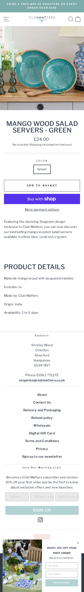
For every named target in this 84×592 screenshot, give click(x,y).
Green (42, 169)
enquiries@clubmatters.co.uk (42, 380)
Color (42, 160)
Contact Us (42, 402)
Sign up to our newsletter (42, 456)
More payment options (42, 209)
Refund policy (42, 418)
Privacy (42, 449)
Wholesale (41, 425)
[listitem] (42, 229)
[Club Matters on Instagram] (40, 519)
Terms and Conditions (42, 441)
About (42, 395)
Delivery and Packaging (42, 410)
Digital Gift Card (42, 433)
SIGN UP (42, 510)
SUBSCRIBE (62, 583)
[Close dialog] (78, 543)
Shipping (35, 144)
